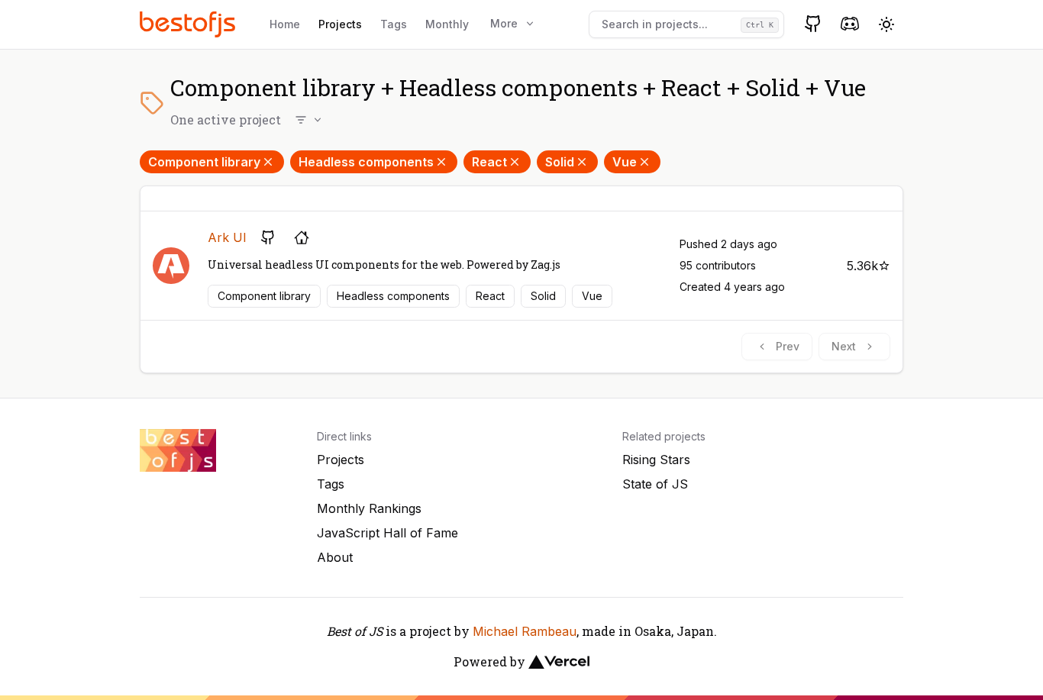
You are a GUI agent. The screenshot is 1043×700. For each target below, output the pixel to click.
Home (285, 24)
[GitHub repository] (268, 237)
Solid (559, 161)
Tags (393, 24)
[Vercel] (558, 662)
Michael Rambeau (524, 631)
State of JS (655, 484)
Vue (624, 161)
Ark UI (227, 237)
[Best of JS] (189, 24)
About (335, 557)
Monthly (447, 24)
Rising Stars (656, 459)
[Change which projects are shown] (309, 120)
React (489, 161)
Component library (204, 161)
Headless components (366, 161)
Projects (340, 24)
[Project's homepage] (301, 237)
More (504, 23)
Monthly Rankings (369, 508)
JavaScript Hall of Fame (387, 532)
